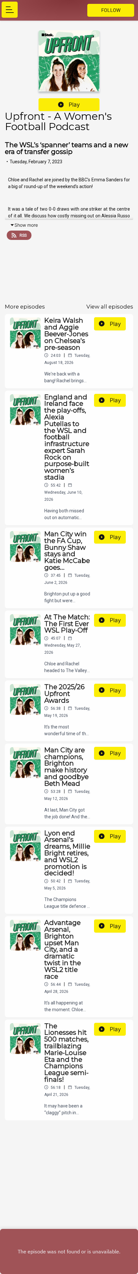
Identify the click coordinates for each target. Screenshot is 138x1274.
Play (74, 104)
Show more (26, 225)
